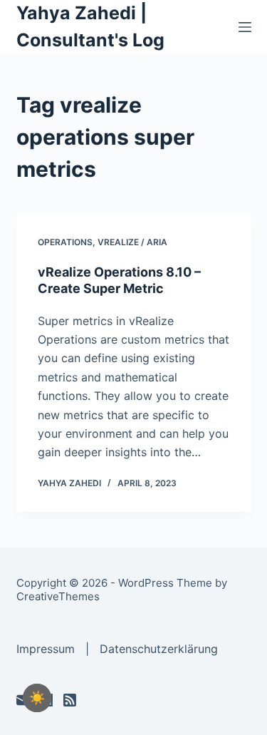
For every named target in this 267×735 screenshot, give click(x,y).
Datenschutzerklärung (159, 649)
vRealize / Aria (132, 242)
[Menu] (245, 27)
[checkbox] (37, 698)
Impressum (45, 649)
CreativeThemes (58, 596)
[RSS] (69, 700)
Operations (65, 242)
